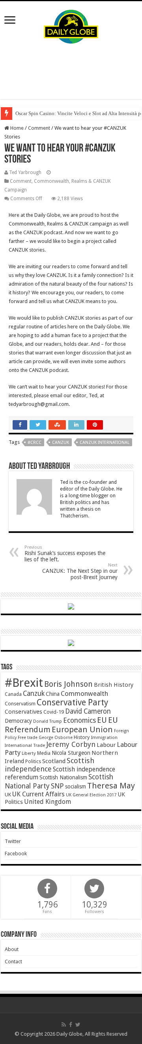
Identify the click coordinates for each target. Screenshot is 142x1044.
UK (8, 795)
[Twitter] (78, 1024)
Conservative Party (72, 702)
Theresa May (111, 785)
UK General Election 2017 (91, 795)
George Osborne (56, 737)
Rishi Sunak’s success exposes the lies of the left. (64, 554)
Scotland (53, 761)
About (12, 949)
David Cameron (88, 711)
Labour (106, 744)
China (53, 694)
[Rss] (64, 1024)
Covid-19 (53, 712)
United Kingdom (47, 801)
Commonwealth (84, 693)
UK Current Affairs (38, 794)
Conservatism (20, 704)
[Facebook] (70, 1024)
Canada (13, 694)
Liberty (29, 753)
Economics (79, 720)
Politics (33, 761)
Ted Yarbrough (25, 172)
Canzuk (60, 442)
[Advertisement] (71, 71)
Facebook (16, 853)
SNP (57, 786)
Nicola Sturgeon (71, 753)
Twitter (13, 841)
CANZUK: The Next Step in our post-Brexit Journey (80, 571)
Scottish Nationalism (63, 777)
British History (113, 684)
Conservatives (23, 711)
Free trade (27, 737)
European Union (82, 729)
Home (16, 128)
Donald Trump (47, 721)
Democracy (18, 721)
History (82, 737)
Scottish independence (49, 764)
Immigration (104, 737)
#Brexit (24, 683)
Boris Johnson (68, 684)
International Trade (25, 745)
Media (43, 753)
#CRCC (34, 442)
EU (102, 720)
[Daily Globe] (71, 24)
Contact (13, 961)
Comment (39, 128)
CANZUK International (104, 442)
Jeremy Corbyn (70, 744)
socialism (75, 786)
